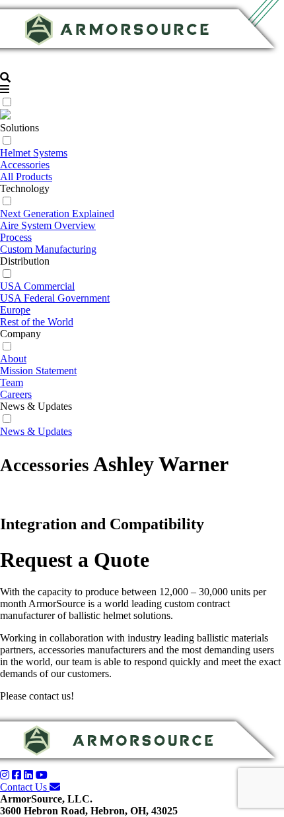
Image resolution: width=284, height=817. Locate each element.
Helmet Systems (33, 152)
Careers (16, 394)
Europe (15, 309)
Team (11, 382)
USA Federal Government (55, 298)
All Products (26, 176)
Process (16, 237)
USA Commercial (37, 286)
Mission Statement (38, 370)
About (13, 358)
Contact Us (25, 787)
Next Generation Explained (57, 213)
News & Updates (36, 431)
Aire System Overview (48, 225)
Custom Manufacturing (48, 249)
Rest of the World (36, 321)
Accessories (25, 164)
